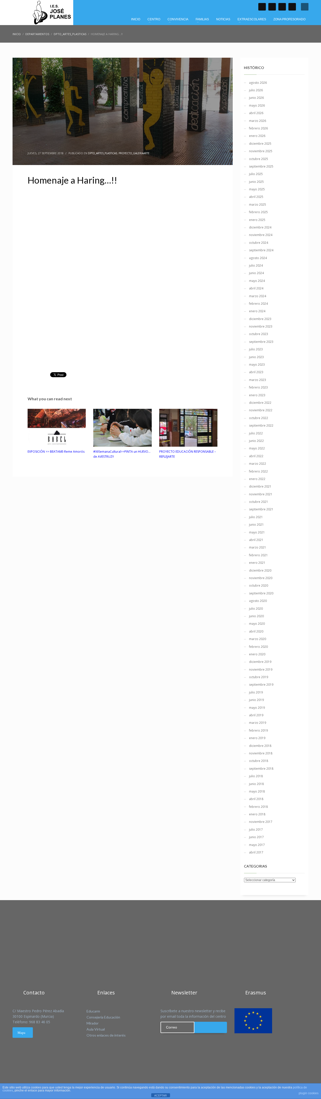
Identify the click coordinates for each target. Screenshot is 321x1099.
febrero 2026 (258, 128)
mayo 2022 (257, 448)
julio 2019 (256, 692)
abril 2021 (256, 540)
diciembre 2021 (260, 486)
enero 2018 (257, 814)
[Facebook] (262, 7)
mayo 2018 (257, 791)
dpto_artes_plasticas (102, 153)
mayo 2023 (257, 364)
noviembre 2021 (260, 494)
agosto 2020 (258, 601)
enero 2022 (257, 479)
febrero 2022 (258, 471)
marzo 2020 (257, 639)
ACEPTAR (160, 1095)
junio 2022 (256, 441)
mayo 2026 (257, 105)
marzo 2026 (257, 121)
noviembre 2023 (260, 326)
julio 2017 (256, 829)
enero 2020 (257, 654)
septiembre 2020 (261, 593)
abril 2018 (256, 799)
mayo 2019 (257, 707)
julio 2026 (256, 90)
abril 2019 (256, 715)
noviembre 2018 (260, 753)
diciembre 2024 (260, 227)
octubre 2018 (258, 761)
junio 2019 (256, 700)
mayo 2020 (257, 623)
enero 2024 (257, 311)
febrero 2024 (258, 303)
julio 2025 (256, 174)
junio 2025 (256, 182)
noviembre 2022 (260, 410)
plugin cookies (308, 1093)
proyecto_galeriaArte (134, 153)
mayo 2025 (257, 189)
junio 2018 (256, 784)
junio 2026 (256, 98)
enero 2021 (257, 563)
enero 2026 (257, 136)
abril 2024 (256, 288)
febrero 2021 (258, 555)
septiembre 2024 (261, 250)
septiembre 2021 (261, 509)
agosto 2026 (258, 83)
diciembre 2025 (260, 143)
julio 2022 (256, 433)
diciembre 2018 (260, 746)
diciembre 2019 (260, 662)
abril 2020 (256, 631)
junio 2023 (256, 357)
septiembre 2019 (261, 684)
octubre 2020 (258, 585)
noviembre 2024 (260, 235)
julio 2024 (256, 265)
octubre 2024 (258, 243)
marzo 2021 (257, 547)
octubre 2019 (258, 677)
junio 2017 (256, 837)
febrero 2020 (258, 647)
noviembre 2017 (260, 822)
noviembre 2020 (260, 578)
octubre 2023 (258, 334)
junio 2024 (256, 273)
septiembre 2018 (261, 768)
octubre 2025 (258, 159)
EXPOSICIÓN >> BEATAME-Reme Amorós (56, 451)
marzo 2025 (257, 204)
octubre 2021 (258, 502)
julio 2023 (256, 349)
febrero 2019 (258, 730)
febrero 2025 (258, 212)
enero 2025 (257, 220)
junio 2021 (256, 524)
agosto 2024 (258, 258)
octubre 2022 (258, 418)
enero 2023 (257, 395)
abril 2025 (256, 197)
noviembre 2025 (260, 151)
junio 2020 (256, 616)
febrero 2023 (258, 387)
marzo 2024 (257, 296)
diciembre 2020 (260, 570)
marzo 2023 (257, 380)
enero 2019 (257, 738)
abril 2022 (256, 456)
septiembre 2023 (261, 342)
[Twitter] (272, 7)
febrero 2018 (258, 807)
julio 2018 (256, 776)
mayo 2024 (257, 281)
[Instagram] (292, 7)
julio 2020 (256, 608)
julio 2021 (256, 517)
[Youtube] (282, 7)
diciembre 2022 (260, 403)
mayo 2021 (257, 532)
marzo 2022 (257, 463)
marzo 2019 (257, 723)
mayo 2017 (257, 845)
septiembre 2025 (261, 166)
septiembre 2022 (261, 425)
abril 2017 (256, 852)
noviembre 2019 (260, 669)
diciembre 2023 (260, 319)
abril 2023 (256, 372)
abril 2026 (256, 113)
